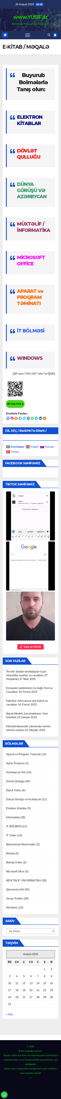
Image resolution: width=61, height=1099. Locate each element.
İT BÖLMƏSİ (30, 331)
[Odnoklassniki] (16, 418)
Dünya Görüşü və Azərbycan (23, 799)
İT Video (11, 835)
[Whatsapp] (32, 418)
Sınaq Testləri (14, 898)
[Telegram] (36, 418)
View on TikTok (32, 646)
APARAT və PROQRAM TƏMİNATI (30, 297)
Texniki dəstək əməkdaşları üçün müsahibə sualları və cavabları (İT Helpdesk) (27, 675)
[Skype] (24, 418)
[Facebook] (8, 418)
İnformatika (13, 817)
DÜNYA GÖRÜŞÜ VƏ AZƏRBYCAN (31, 190)
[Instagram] (12, 418)
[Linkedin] (40, 418)
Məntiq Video (14, 862)
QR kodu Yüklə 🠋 (15, 404)
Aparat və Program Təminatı (23, 754)
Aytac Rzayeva (15, 763)
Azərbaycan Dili (16, 772)
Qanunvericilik (15, 889)
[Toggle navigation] (27, 35)
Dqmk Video (13, 790)
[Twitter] (20, 418)
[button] (49, 35)
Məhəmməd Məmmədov (21, 844)
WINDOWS (29, 358)
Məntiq (10, 853)
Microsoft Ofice (15, 871)
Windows (11, 907)
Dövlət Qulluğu (15, 781)
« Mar (9, 1014)
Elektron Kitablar (16, 808)
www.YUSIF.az (30, 17)
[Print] (44, 418)
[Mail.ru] (28, 418)
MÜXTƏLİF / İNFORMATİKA (23, 880)
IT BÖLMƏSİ (14, 826)
